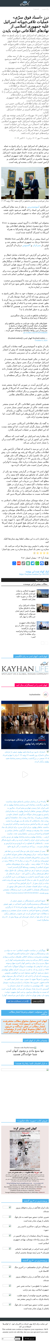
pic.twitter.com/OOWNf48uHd (35, 333)
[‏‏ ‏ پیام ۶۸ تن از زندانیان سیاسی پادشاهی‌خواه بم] (25, 824)
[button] (46, 3)
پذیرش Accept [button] (29, 1339)
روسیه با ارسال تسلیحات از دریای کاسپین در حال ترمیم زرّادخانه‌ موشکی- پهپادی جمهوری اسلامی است (31, 1239)
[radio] (47, 553)
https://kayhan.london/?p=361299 (34, 574)
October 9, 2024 (41, 340)
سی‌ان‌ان (37, 245)
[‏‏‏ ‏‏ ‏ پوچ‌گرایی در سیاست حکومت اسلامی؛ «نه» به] (25, 973)
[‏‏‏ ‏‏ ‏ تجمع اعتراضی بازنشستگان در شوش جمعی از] (25, 923)
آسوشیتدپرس (33, 207)
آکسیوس (26, 245)
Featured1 (44, 596)
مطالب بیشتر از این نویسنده (35, 584)
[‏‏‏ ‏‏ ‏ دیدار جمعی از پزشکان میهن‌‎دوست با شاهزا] (25, 725)
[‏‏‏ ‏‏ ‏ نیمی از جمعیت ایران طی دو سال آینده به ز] (25, 874)
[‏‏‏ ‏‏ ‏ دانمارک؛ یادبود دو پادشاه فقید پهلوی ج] (25, 774)
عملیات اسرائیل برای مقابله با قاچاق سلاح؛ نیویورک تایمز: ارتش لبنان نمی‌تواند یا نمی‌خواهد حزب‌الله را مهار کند (25, 611)
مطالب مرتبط (41, 580)
